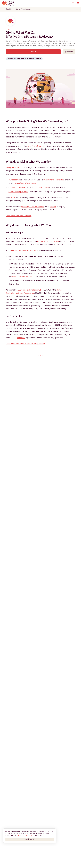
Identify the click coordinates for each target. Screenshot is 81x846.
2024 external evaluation (28, 290)
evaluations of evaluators (25, 183)
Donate (33, 52)
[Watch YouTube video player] (40, 88)
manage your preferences (25, 835)
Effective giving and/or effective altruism (24, 58)
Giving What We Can (14, 168)
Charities (9, 9)
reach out (21, 338)
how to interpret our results (22, 276)
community (44, 187)
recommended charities (54, 180)
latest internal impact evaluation (24, 250)
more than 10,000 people (48, 241)
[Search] (73, 3)
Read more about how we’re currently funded (25, 344)
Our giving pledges (16, 187)
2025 (13, 198)
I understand (29, 839)
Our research (14, 180)
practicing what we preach (32, 207)
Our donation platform (18, 192)
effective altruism (35, 146)
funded (53, 207)
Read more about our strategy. (19, 216)
